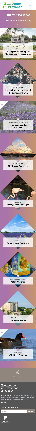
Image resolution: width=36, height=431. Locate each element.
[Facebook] (2, 391)
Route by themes (10, 20)
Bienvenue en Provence (12, 5)
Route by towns (17, 24)
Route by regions (24, 20)
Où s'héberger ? (18, 377)
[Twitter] (9, 391)
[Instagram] (6, 391)
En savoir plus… (5, 402)
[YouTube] (12, 391)
